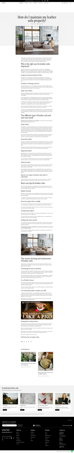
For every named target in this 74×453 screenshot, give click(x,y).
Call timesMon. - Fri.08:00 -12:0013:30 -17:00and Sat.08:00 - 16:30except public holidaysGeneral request (62, 442)
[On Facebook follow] (2, 438)
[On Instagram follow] (7, 438)
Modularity (17, 435)
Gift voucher (46, 445)
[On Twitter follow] (4, 438)
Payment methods (33, 435)
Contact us (62, 430)
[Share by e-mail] (31, 342)
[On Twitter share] (26, 342)
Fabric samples (18, 440)
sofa (31, 93)
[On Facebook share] (24, 342)
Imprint (64, 451)
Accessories (40, 2)
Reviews (17, 437)
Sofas (30, 2)
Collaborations (33, 437)
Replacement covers (48, 435)
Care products (47, 437)
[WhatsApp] (72, 451)
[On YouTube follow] (11, 438)
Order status (32, 432)
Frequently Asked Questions (20, 442)
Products (47, 430)
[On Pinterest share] (29, 342)
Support (33, 430)
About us (18, 430)
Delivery (32, 440)
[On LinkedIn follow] (2, 439)
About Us (17, 432)
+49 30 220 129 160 (62, 436)
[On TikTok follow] (13, 438)
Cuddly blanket (47, 440)
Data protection (68, 451)
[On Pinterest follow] (9, 438)
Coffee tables (47, 442)
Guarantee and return (59, 451)
